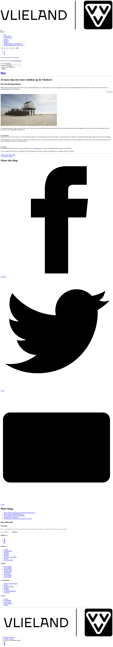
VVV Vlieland (8, 575)
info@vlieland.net (10, 45)
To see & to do (8, 37)
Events (6, 39)
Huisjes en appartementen (10, 583)
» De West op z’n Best (6, 156)
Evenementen (7, 600)
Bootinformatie (8, 569)
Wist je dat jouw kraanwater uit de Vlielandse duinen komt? (19, 512)
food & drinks (7, 36)
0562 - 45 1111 (20, 45)
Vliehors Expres (37, 148)
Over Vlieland (7, 566)
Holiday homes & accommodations (13, 43)
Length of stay (4, 67)
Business (6, 40)
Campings (6, 589)
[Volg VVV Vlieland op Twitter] (4, 540)
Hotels (5, 585)
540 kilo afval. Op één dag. (11, 517)
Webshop (6, 554)
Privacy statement (8, 560)
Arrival (3, 63)
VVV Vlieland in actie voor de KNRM (14, 515)
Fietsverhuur (7, 574)
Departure (3, 65)
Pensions (6, 588)
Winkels (6, 605)
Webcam (6, 555)
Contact (6, 549)
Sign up (15, 532)
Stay (5, 34)
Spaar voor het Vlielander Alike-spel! (13, 514)
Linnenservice (7, 572)
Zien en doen (7, 602)
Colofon (6, 558)
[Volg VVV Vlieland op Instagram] (4, 543)
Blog (3, 72)
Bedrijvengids (7, 577)
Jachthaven (7, 592)
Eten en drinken (8, 603)
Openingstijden (8, 551)
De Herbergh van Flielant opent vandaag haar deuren (18, 518)
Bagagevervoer (8, 571)
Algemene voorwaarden (10, 557)
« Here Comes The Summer (8, 155)
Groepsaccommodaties (10, 591)
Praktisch (6, 552)
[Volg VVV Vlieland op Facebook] (4, 538)
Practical (6, 42)
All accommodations (16, 60)
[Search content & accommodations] (17, 48)
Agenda (6, 599)
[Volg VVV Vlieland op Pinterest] (4, 541)
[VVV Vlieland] (58, 636)
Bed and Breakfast (9, 586)
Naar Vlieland (7, 568)
